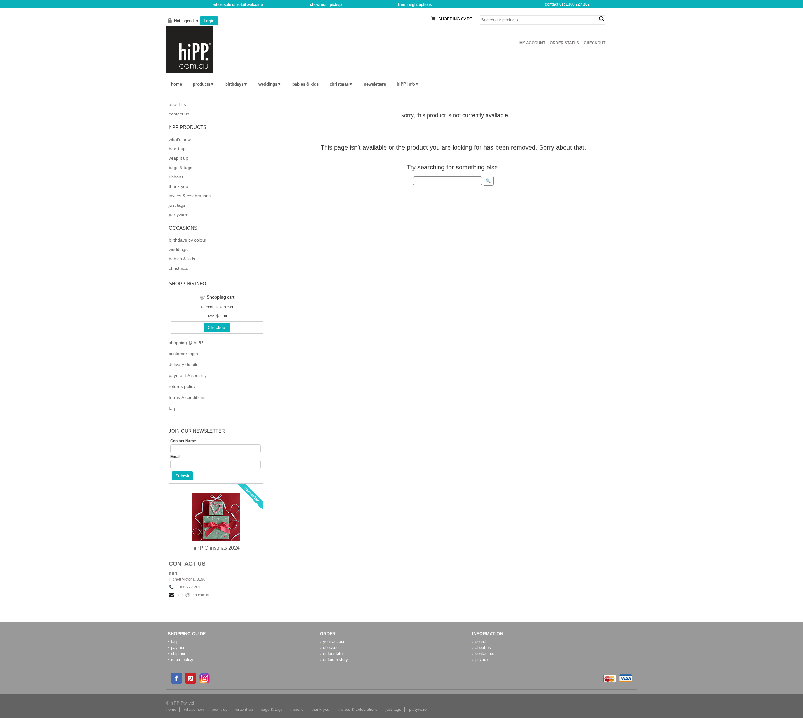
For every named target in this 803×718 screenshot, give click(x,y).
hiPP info (406, 84)
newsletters (375, 84)
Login (209, 20)
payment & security (188, 375)
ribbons (176, 176)
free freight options (415, 5)
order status (334, 653)
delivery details (183, 364)
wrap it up (178, 158)
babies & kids (305, 84)
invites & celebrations (190, 195)
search (601, 18)
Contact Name (183, 441)
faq (172, 408)
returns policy (182, 386)
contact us (179, 113)
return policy (182, 659)
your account (335, 641)
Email (175, 457)
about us (177, 104)
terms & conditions (187, 397)
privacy (481, 659)
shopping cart (455, 19)
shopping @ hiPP (186, 342)
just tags (177, 205)
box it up (177, 148)
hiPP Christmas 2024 (216, 547)
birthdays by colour (187, 239)
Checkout (594, 43)
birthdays (234, 84)
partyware (179, 214)
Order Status (564, 43)
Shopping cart (220, 297)
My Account (532, 43)
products (201, 84)
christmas (339, 84)
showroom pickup (326, 5)
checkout (331, 647)
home (176, 84)
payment (179, 647)
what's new (180, 139)
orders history (335, 659)
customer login (183, 353)
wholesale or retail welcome (238, 5)
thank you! (179, 186)
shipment (179, 653)
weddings (267, 84)
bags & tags (180, 167)
